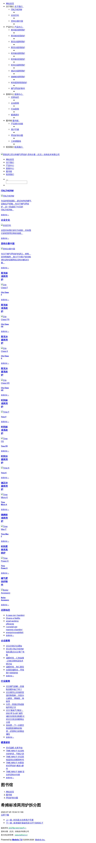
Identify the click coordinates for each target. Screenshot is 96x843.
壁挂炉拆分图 (17, 135)
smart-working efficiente (12, 622)
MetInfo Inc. (40, 839)
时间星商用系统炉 (19, 82)
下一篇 (24, 822)
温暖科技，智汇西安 (15, 666)
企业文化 (15, 15)
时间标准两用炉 (18, 53)
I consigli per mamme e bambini (14, 628)
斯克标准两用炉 (18, 29)
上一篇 (20, 819)
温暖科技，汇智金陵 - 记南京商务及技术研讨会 (15, 660)
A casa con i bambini (15, 615)
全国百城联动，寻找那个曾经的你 (15, 671)
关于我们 (10, 6)
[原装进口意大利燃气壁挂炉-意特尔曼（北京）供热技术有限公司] (30, 154)
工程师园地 (16, 141)
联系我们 (10, 146)
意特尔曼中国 (17, 21)
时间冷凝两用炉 (18, 64)
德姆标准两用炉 (18, 76)
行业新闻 (15, 108)
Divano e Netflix (13, 618)
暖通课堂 (15, 114)
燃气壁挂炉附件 (18, 88)
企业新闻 (15, 103)
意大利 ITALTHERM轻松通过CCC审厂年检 (15, 651)
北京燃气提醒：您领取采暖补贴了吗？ (15, 688)
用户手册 (15, 129)
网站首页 (10, 3)
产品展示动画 (17, 123)
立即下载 (5, 814)
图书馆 (9, 120)
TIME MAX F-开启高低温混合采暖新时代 (15, 758)
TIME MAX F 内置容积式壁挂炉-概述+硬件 (15, 765)
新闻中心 (10, 94)
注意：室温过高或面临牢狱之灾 (15, 706)
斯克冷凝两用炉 (18, 41)
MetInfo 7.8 (17, 839)
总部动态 (15, 97)
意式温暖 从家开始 (14, 747)
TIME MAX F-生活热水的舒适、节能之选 (15, 752)
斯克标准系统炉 (18, 35)
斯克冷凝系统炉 (18, 47)
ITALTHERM (16, 9)
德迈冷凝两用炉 (18, 70)
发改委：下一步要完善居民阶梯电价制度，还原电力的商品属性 (15, 729)
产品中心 (10, 26)
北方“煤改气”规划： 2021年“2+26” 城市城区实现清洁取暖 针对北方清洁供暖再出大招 (15, 716)
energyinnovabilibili (14, 632)
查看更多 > (5, 215)
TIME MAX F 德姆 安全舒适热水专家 (15, 773)
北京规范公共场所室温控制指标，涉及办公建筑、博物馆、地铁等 (15, 697)
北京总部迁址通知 (14, 645)
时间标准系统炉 (18, 59)
